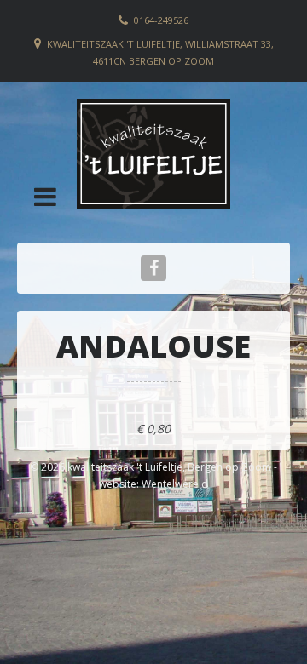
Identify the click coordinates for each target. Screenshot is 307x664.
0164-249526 (161, 20)
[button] (45, 196)
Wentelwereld (175, 484)
